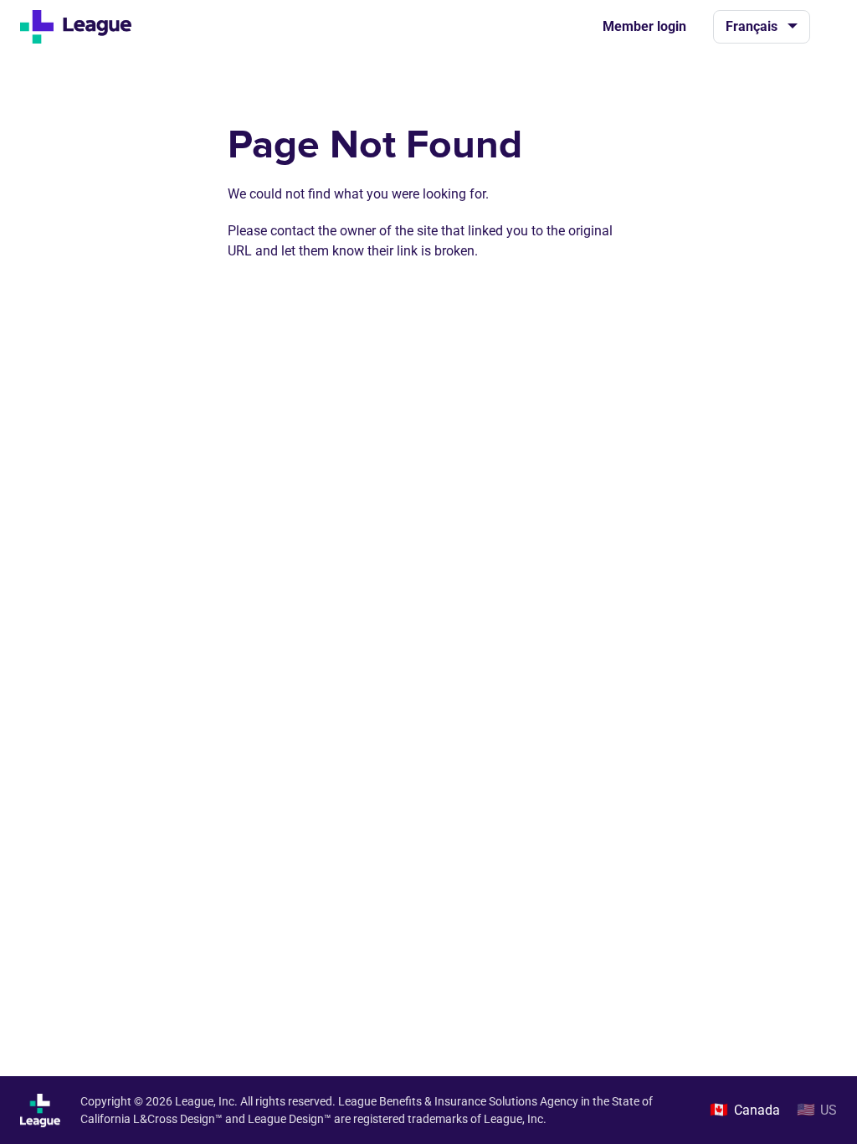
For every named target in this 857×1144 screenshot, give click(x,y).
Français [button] (751, 26)
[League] (82, 27)
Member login (644, 26)
